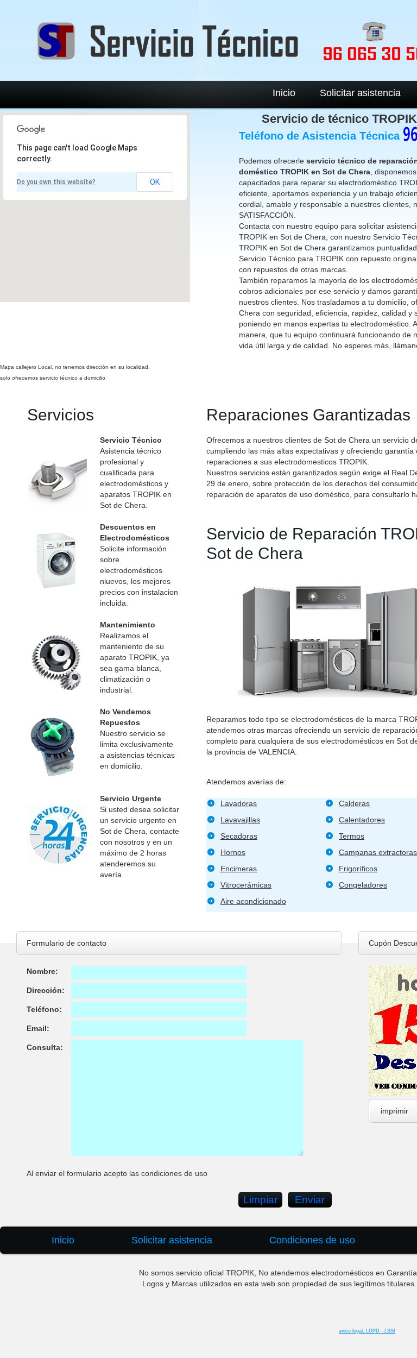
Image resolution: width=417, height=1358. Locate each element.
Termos (351, 836)
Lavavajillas (240, 819)
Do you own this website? (56, 182)
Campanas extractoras (378, 852)
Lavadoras (238, 803)
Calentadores (362, 819)
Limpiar (260, 1199)
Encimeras (238, 868)
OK (155, 182)
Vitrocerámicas (245, 885)
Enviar (310, 1199)
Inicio (284, 92)
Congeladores (363, 885)
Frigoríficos (358, 868)
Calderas (354, 803)
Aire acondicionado (253, 901)
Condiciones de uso (312, 1240)
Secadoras (238, 836)
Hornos (232, 852)
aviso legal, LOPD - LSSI (367, 1331)
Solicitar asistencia (360, 92)
